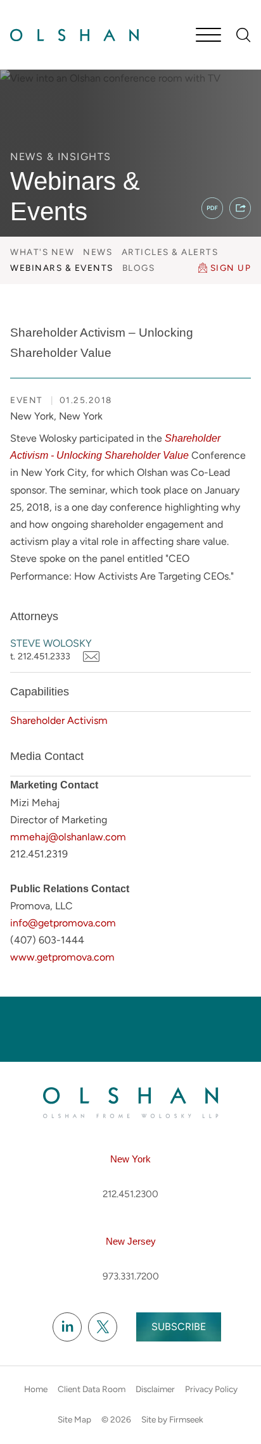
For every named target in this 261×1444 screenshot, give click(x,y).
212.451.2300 (130, 1194)
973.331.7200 (131, 1276)
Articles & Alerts (170, 252)
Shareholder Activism (59, 720)
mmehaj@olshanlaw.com (68, 837)
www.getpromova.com (62, 957)
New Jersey (131, 1241)
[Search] (243, 35)
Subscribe (178, 1327)
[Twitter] (102, 1327)
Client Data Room (91, 1389)
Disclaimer (155, 1389)
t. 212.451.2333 (40, 656)
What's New (42, 252)
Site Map (74, 1419)
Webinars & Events (61, 268)
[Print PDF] (212, 208)
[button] (240, 208)
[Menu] (208, 36)
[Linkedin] (67, 1327)
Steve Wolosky (51, 643)
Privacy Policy (211, 1389)
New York (130, 1159)
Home (36, 1389)
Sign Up (230, 268)
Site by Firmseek (172, 1419)
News (97, 252)
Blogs (138, 268)
